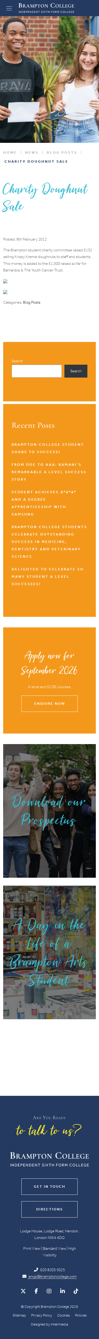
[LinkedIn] (62, 1291)
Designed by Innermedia (49, 1324)
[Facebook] (36, 1291)
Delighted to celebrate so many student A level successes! (48, 576)
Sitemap (19, 1315)
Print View (31, 1248)
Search (17, 361)
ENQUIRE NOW (49, 703)
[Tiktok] (76, 1291)
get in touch (49, 1186)
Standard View (54, 1248)
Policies (81, 1315)
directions (49, 1209)
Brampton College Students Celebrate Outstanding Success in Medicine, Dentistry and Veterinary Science (49, 542)
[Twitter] (23, 1291)
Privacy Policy (41, 1315)
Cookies (63, 1315)
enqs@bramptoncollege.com (52, 1276)
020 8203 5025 (52, 1269)
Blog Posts (31, 302)
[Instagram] (49, 1291)
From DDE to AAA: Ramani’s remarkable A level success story (49, 472)
